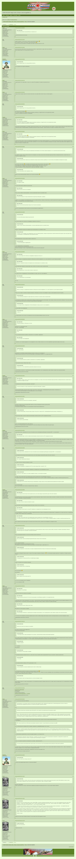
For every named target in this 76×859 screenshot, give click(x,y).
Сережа (3, 117)
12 (8, 24)
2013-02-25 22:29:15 (22, 178)
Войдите (8, 19)
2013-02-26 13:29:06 (22, 447)
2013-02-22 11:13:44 (22, 39)
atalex (3, 80)
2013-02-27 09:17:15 (22, 621)
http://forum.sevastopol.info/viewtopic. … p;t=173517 (22, 693)
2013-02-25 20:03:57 (22, 131)
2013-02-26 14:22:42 (22, 525)
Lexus (3, 776)
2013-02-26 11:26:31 (22, 375)
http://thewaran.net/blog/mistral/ (19, 689)
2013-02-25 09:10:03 (22, 92)
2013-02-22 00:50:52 (22, 27)
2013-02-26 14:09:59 (22, 489)
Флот (26, 21)
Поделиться (17, 27)
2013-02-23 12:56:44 (22, 47)
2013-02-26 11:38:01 (22, 396)
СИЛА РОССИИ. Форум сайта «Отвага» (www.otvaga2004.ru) (13, 21)
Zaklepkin (4, 59)
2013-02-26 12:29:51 (22, 430)
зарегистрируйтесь (14, 19)
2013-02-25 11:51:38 (22, 117)
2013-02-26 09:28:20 (22, 319)
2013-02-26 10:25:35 (22, 345)
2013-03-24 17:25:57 (22, 798)
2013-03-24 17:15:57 (22, 776)
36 (14, 24)
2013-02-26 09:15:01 (22, 284)
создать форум (71, 846)
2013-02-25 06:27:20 (22, 80)
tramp (3, 27)
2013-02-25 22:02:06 (22, 146)
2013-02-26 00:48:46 (22, 251)
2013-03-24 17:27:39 (22, 820)
